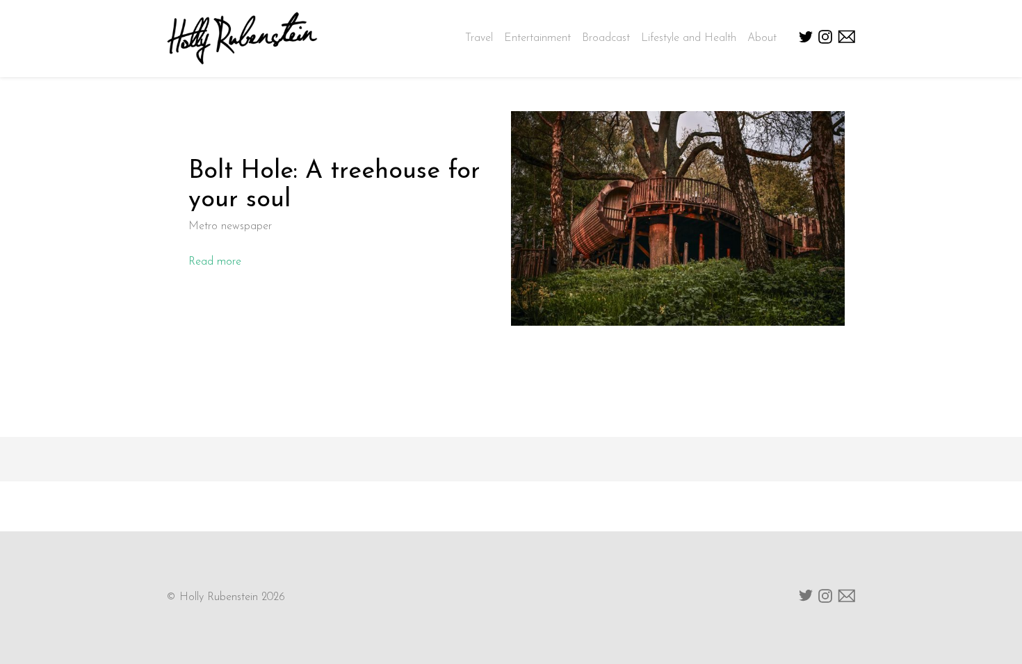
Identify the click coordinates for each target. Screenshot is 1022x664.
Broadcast (606, 38)
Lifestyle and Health (688, 38)
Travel (479, 38)
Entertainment (537, 38)
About (762, 38)
